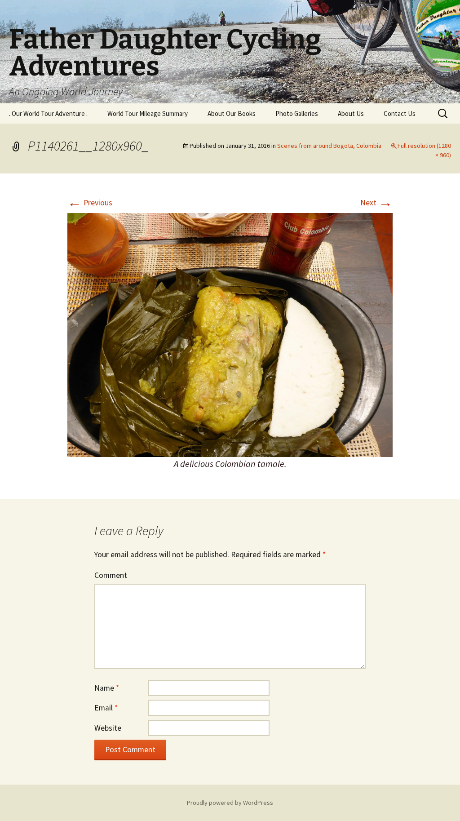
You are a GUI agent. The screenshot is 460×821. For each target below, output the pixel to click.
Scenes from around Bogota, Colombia (329, 146)
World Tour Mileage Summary (147, 113)
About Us (351, 113)
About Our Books (232, 113)
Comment (110, 575)
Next (376, 203)
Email (106, 708)
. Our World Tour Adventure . (48, 113)
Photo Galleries (296, 113)
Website (107, 728)
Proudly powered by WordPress (230, 803)
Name (106, 688)
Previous (89, 203)
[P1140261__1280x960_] (230, 334)
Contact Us (400, 113)
